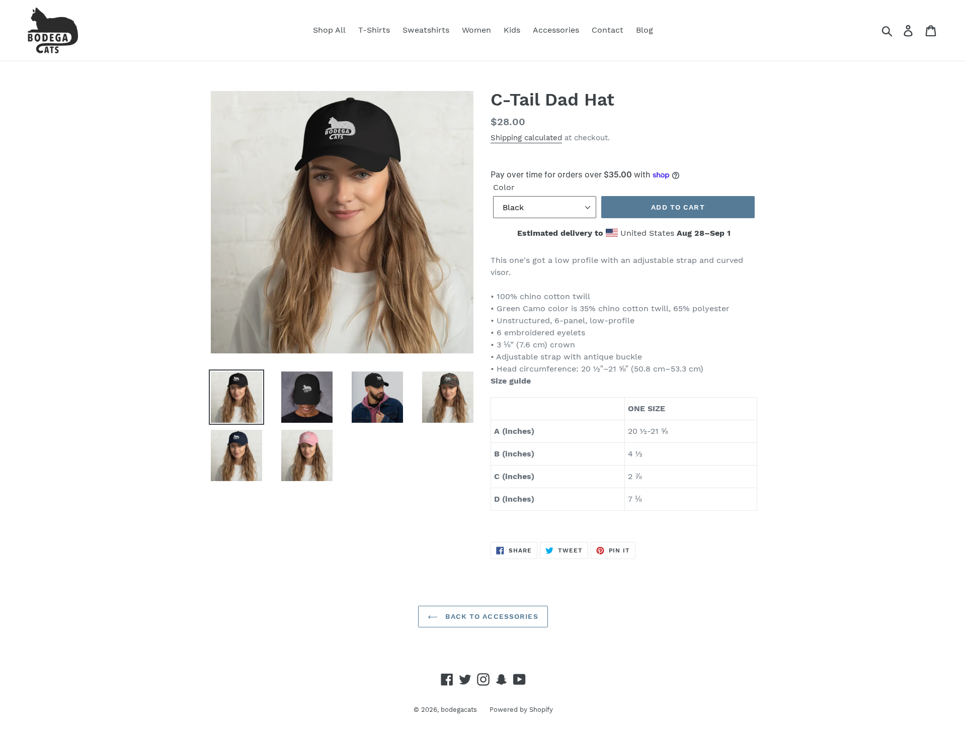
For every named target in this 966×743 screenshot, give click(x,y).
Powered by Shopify (521, 709)
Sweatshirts (426, 30)
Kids (512, 30)
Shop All (329, 30)
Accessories (556, 30)
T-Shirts (374, 30)
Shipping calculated (526, 137)
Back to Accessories (490, 616)
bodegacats (459, 709)
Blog (644, 30)
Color (504, 187)
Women (476, 30)
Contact (607, 30)
